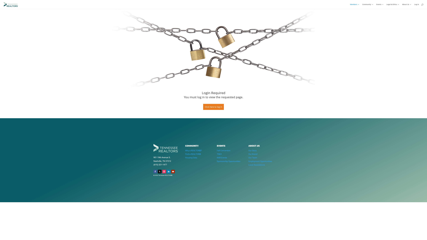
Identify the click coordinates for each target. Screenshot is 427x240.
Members (353, 4)
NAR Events (222, 157)
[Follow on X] (159, 171)
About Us (405, 4)
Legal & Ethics (392, 4)
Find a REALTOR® (193, 154)
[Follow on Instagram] (164, 171)
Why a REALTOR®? (193, 150)
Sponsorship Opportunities (228, 161)
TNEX (219, 154)
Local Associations (256, 165)
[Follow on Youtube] (173, 171)
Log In (416, 4)
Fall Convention (223, 150)
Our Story (252, 150)
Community (366, 4)
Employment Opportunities (260, 161)
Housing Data (191, 157)
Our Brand (252, 154)
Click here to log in (213, 107)
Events (378, 4)
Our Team (252, 157)
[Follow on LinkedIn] (168, 171)
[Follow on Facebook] (155, 171)
